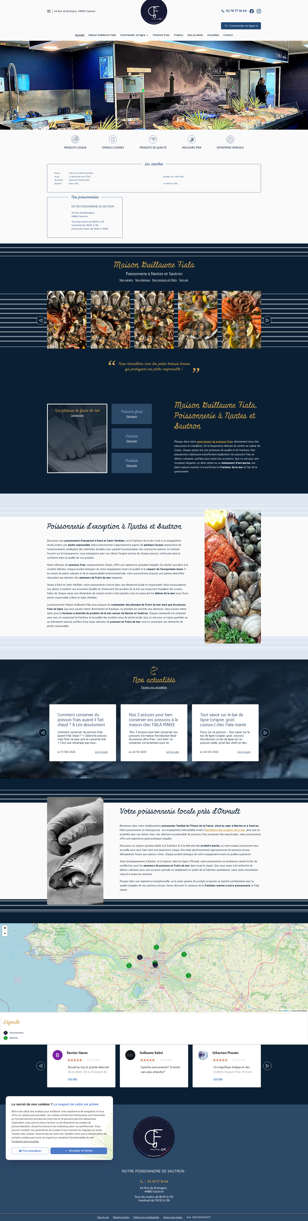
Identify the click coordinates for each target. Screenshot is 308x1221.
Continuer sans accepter (25, 1141)
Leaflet (284, 1010)
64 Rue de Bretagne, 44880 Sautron (74, 11)
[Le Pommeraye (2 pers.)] (197, 320)
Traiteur (178, 35)
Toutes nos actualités (154, 687)
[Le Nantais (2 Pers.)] (241, 320)
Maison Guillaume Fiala (102, 35)
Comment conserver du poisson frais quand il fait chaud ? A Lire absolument (81, 719)
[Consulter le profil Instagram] (259, 11)
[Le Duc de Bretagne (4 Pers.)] (66, 320)
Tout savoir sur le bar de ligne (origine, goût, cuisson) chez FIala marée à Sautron (224, 722)
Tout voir (183, 280)
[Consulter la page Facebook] (252, 11)
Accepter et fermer (80, 1150)
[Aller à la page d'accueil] (154, 1137)
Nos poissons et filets (164, 280)
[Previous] (40, 320)
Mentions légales (121, 1217)
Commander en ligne (132, 35)
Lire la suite (101, 752)
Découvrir (132, 416)
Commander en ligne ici (243, 25)
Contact (228, 35)
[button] (155, 965)
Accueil (79, 35)
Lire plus (72, 1079)
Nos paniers (126, 280)
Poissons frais (161, 35)
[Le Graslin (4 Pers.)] (154, 320)
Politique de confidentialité (146, 1217)
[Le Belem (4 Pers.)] (110, 320)
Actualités (213, 35)
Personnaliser (32, 1151)
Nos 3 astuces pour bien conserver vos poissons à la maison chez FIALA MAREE (153, 719)
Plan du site (103, 1217)
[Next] (267, 320)
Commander (77, 415)
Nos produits (195, 35)
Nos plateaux (142, 280)
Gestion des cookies (172, 1217)
